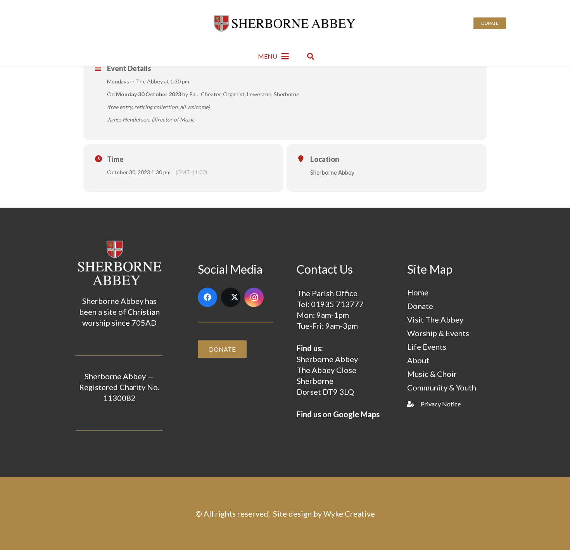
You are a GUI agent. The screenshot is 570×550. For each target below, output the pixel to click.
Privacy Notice (441, 404)
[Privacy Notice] (414, 404)
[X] (230, 297)
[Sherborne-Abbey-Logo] (285, 23)
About (418, 360)
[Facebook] (207, 297)
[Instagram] (254, 297)
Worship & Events (438, 333)
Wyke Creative (349, 513)
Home (417, 292)
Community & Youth (441, 387)
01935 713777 (337, 304)
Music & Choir (432, 373)
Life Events (426, 346)
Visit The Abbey (435, 319)
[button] (273, 56)
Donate (420, 306)
